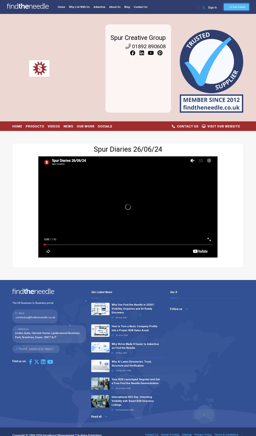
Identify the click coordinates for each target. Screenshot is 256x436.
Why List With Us (79, 7)
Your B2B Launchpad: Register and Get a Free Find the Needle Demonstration (136, 381)
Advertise (99, 7)
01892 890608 (148, 46)
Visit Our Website (223, 126)
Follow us (176, 309)
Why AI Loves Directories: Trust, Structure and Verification (132, 363)
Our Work (85, 126)
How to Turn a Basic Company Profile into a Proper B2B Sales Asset (134, 328)
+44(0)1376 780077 (41, 349)
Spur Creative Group (138, 37)
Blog (127, 7)
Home (61, 7)
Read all (96, 416)
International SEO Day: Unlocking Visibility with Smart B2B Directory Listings (133, 400)
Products (35, 126)
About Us (115, 7)
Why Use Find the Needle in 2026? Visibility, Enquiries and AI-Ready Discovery (133, 308)
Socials (105, 126)
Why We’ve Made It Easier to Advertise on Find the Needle (135, 346)
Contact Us (140, 7)
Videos (54, 126)
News (68, 126)
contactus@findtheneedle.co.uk (35, 317)
